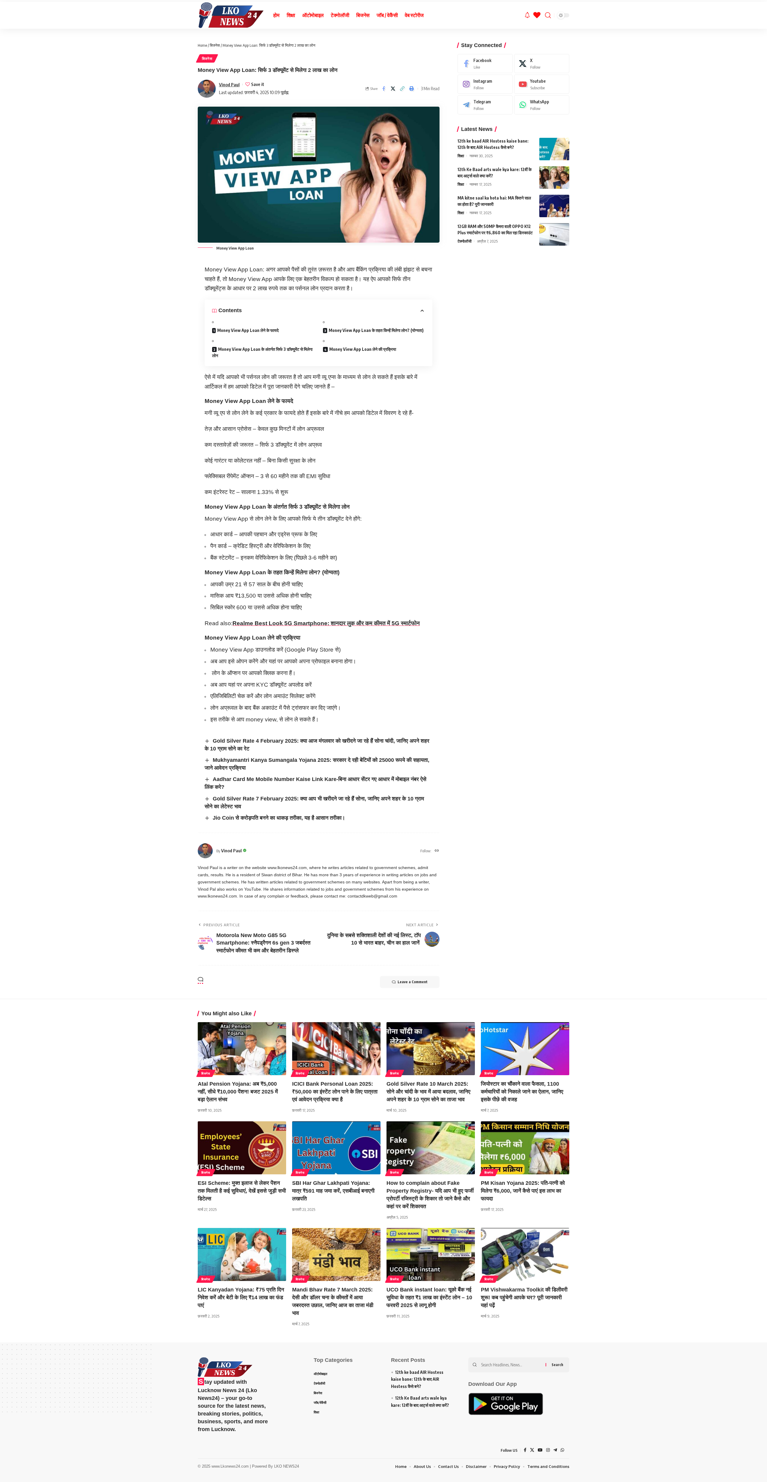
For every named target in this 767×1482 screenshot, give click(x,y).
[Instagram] (485, 84)
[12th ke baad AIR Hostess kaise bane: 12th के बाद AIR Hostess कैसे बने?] (554, 149)
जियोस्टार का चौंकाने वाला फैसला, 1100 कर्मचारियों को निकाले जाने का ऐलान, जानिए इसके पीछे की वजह (522, 1091)
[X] (541, 63)
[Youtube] (541, 84)
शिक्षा (461, 155)
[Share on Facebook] (384, 88)
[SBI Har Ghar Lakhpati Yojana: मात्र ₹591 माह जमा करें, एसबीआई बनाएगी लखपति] (336, 1147)
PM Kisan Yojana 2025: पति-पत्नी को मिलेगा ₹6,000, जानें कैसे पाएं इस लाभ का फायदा (523, 1191)
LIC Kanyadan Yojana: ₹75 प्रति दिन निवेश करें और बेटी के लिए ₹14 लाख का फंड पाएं (241, 1297)
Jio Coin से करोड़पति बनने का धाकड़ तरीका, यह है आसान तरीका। (279, 818)
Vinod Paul (229, 84)
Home (202, 45)
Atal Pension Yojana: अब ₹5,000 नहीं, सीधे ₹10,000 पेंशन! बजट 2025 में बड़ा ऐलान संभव (238, 1091)
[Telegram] (485, 104)
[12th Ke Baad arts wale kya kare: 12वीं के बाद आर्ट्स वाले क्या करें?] (554, 177)
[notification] (527, 15)
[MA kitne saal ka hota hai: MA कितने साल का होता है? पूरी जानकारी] (554, 206)
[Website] (437, 851)
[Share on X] (393, 88)
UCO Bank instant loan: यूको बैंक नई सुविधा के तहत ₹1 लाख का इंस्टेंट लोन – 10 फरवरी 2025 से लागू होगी (429, 1297)
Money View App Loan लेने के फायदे (248, 330)
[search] (548, 15)
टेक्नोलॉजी (465, 241)
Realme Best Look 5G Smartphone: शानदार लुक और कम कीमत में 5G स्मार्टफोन (326, 623)
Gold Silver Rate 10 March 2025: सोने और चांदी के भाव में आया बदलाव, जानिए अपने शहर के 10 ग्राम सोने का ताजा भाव (428, 1091)
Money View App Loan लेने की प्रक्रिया (362, 349)
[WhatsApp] (541, 104)
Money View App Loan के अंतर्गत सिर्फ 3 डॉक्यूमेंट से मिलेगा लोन (262, 352)
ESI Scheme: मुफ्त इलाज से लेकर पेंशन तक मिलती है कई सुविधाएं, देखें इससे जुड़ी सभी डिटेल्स (242, 1191)
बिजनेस (215, 45)
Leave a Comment (413, 982)
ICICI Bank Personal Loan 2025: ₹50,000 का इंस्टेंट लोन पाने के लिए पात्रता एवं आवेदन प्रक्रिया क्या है (335, 1091)
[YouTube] (540, 1450)
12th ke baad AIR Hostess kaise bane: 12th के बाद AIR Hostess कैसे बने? (417, 1379)
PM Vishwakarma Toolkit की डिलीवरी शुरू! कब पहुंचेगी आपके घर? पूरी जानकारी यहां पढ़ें (524, 1297)
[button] (402, 88)
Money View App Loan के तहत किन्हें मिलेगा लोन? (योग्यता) (376, 330)
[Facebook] (485, 63)
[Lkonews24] (231, 15)
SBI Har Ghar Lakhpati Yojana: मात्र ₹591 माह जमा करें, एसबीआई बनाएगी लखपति (333, 1191)
